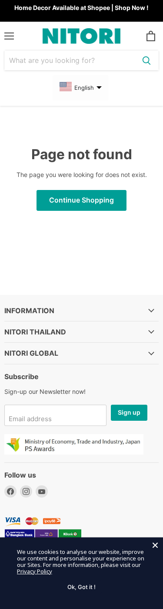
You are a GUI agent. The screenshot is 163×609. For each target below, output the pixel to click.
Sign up (129, 412)
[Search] (146, 60)
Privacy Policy (34, 571)
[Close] (155, 545)
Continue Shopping (81, 200)
